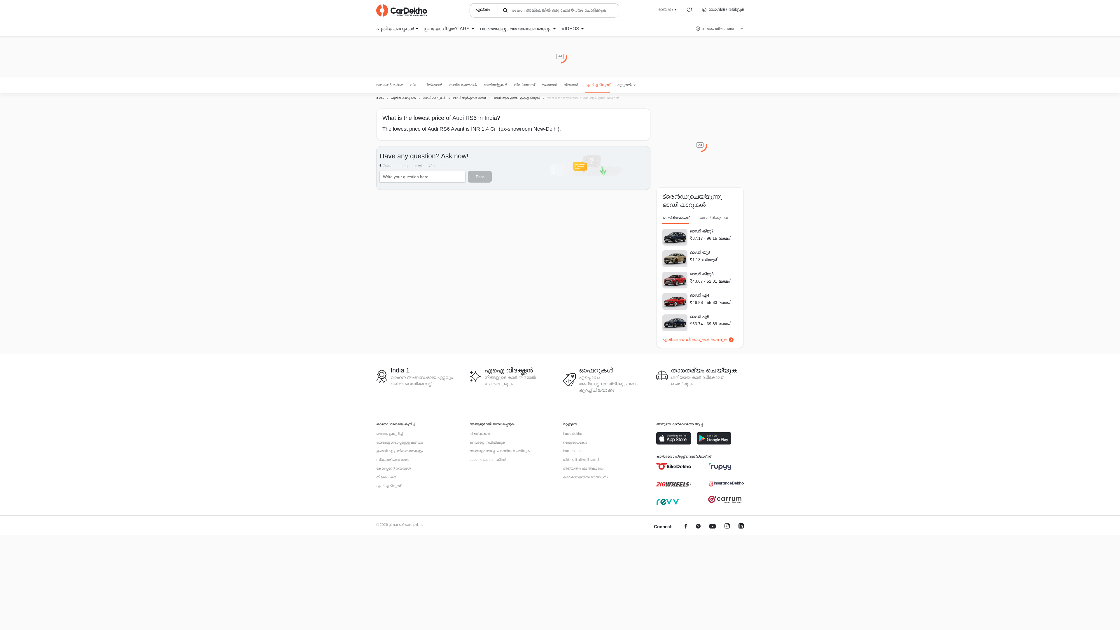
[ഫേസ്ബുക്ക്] (686, 527)
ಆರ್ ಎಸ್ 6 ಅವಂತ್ (389, 85)
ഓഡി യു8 (700, 252)
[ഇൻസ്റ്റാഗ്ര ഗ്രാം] (727, 527)
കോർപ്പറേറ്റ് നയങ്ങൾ (393, 468)
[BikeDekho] (673, 466)
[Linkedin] (741, 527)
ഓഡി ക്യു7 (702, 231)
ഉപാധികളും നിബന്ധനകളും (399, 451)
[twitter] (698, 527)
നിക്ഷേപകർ (386, 477)
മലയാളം (665, 9)
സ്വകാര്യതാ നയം (392, 460)
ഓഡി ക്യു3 (702, 274)
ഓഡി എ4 (699, 295)
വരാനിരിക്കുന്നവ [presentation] (714, 218)
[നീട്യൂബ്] (712, 527)
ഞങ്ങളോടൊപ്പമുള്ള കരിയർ (399, 442)
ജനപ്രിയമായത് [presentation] (675, 218)
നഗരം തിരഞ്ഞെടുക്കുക (719, 28)
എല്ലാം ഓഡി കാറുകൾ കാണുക (694, 339)
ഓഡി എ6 (699, 316)
